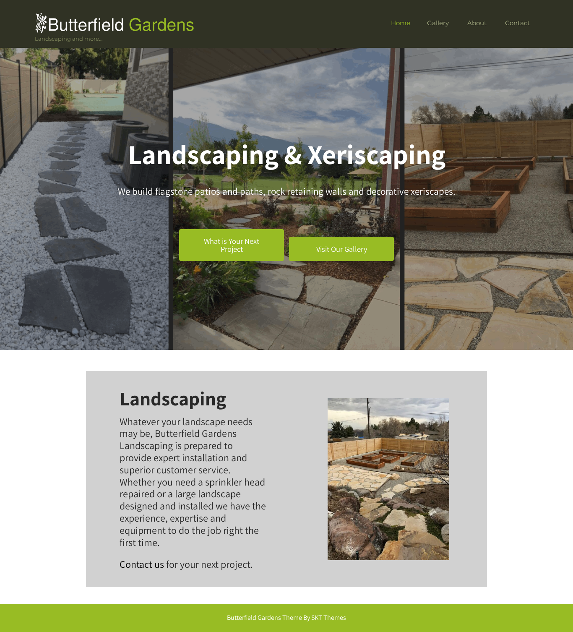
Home (400, 23)
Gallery (438, 23)
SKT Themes (328, 617)
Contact (517, 23)
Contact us (142, 564)
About (477, 23)
